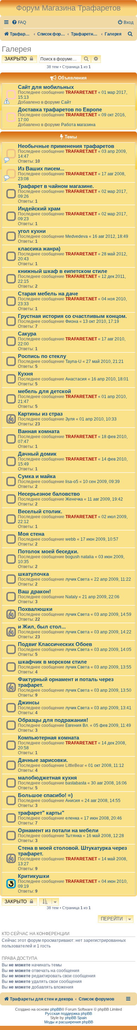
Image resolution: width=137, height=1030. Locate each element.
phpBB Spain (76, 1018)
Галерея (16, 49)
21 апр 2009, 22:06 (100, 596)
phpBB (55, 1009)
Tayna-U (73, 361)
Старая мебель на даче (48, 293)
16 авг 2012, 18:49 (110, 236)
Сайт (66, 102)
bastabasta (75, 783)
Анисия (72, 800)
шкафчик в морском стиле (52, 662)
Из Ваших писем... (41, 168)
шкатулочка (33, 574)
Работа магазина (78, 124)
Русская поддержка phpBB (68, 1013)
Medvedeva (76, 236)
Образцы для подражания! (53, 720)
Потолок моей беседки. (48, 551)
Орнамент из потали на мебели (58, 830)
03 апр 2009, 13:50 (112, 690)
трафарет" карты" (41, 813)
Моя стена (31, 534)
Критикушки (33, 876)
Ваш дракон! (34, 591)
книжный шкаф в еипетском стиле (62, 271)
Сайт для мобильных (46, 87)
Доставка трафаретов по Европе (60, 109)
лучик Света (77, 579)
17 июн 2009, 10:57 (99, 539)
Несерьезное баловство (49, 494)
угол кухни (32, 231)
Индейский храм (39, 208)
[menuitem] (19, 22)
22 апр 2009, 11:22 (112, 579)
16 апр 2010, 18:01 (110, 379)
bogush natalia (79, 556)
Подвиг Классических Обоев (55, 644)
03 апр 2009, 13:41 (112, 707)
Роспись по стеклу (42, 356)
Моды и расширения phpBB (68, 1022)
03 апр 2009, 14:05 (112, 649)
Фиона (71, 321)
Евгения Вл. (77, 725)
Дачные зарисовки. (43, 760)
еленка (72, 818)
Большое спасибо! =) (45, 795)
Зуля (70, 419)
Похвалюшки (35, 609)
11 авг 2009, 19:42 (105, 499)
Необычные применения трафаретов (66, 146)
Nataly (71, 596)
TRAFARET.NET (81, 92)
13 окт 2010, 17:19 (101, 321)
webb (70, 539)
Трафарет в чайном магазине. (56, 186)
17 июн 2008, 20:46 (103, 818)
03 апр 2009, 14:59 (112, 614)
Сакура (27, 334)
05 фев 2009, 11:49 (112, 725)
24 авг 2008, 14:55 (102, 800)
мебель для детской (44, 391)
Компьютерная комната (48, 738)
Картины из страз (40, 414)
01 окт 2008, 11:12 (106, 765)
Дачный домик (37, 454)
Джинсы (28, 702)
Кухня (25, 374)
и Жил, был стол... (42, 627)
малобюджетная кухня (47, 778)
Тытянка (73, 835)
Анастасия (76, 379)
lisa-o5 (71, 481)
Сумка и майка (37, 476)
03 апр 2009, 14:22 (112, 632)
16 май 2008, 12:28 (105, 835)
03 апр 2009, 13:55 (112, 667)
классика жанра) (39, 249)
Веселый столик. (40, 511)
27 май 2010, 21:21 (105, 361)
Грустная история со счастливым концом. (72, 316)
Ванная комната (38, 431)
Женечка (74, 499)
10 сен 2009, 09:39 (101, 481)
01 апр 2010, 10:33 (98, 419)
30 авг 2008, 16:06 (109, 783)
